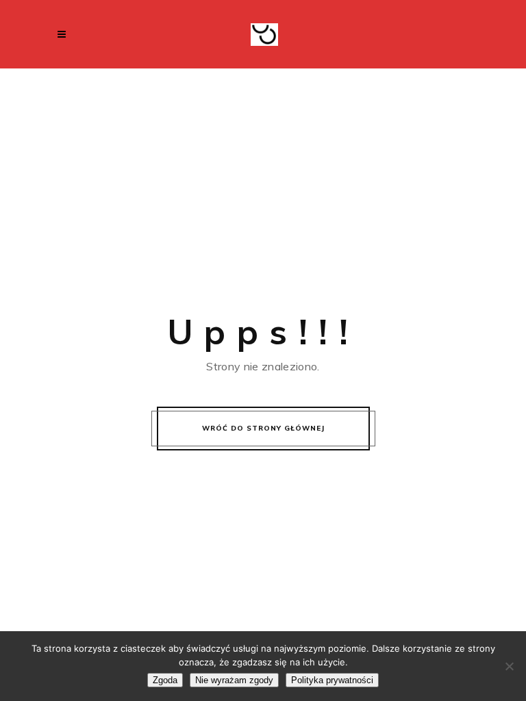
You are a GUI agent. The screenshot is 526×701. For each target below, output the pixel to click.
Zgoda (165, 680)
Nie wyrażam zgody (234, 680)
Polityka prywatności (332, 680)
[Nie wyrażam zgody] (509, 666)
